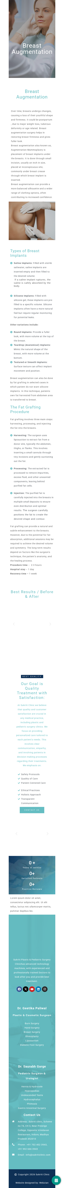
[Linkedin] (38, 989)
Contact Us (32, 1115)
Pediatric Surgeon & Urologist (32, 1076)
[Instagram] (45, 989)
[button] (14, 624)
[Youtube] (32, 989)
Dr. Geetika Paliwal (32, 1008)
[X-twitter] (25, 989)
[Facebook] (19, 989)
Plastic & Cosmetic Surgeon (32, 1015)
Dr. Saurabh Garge (32, 1066)
